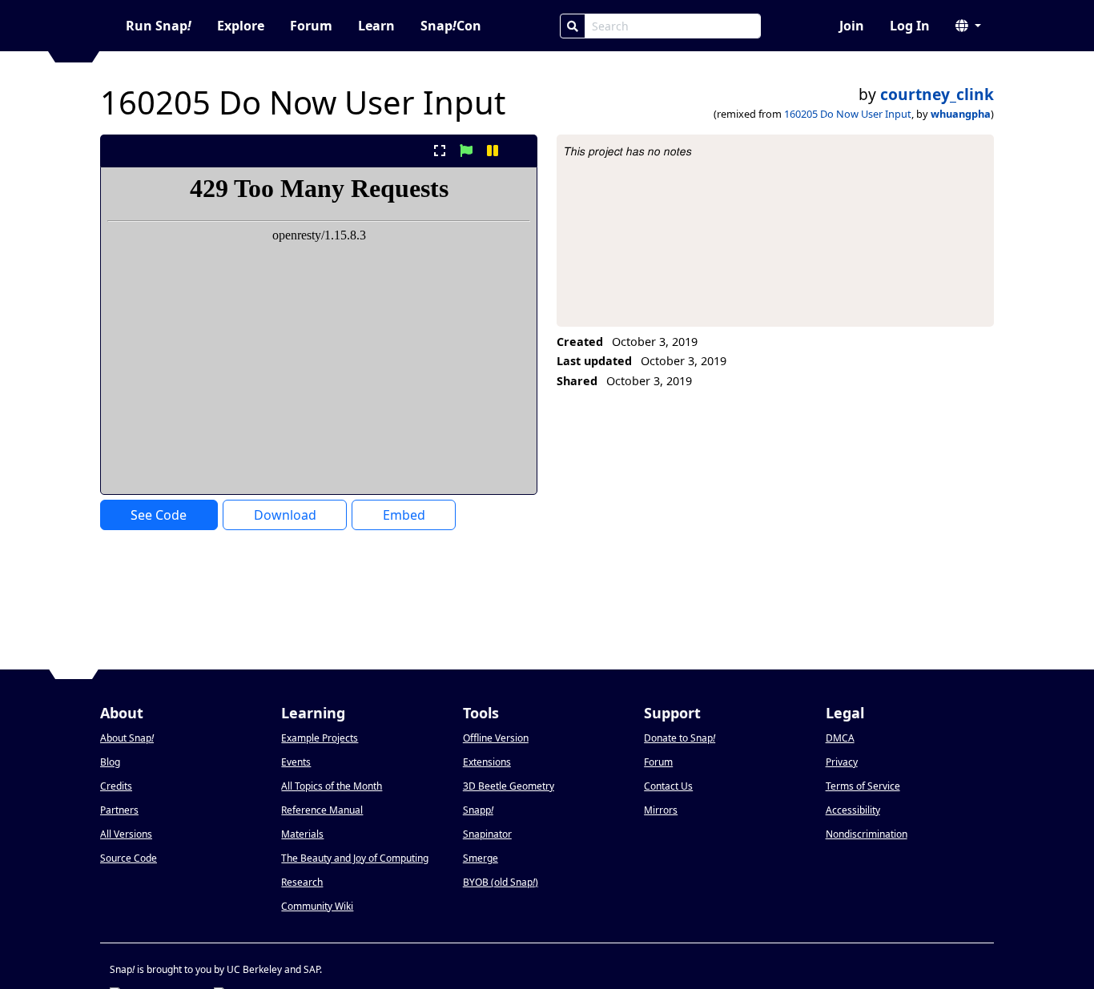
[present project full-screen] (439, 150)
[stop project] (519, 150)
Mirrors (661, 810)
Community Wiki (317, 906)
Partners (119, 810)
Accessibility (853, 810)
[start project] (465, 150)
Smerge (480, 858)
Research (302, 882)
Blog (110, 762)
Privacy (842, 762)
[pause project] (493, 150)
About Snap (127, 738)
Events (296, 762)
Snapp (478, 810)
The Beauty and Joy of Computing (354, 858)
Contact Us (668, 786)
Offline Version (496, 738)
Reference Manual (322, 810)
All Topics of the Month (331, 786)
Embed (404, 515)
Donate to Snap (679, 738)
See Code (159, 515)
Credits (116, 786)
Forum (311, 25)
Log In (910, 25)
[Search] (572, 26)
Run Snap (158, 25)
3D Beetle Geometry (508, 786)
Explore (240, 25)
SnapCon (450, 25)
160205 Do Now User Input (847, 114)
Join (851, 25)
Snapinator (487, 834)
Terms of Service (863, 786)
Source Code (128, 858)
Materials (302, 834)
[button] (968, 26)
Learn (376, 25)
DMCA (840, 738)
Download (285, 515)
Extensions (487, 762)
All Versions (126, 834)
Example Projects (319, 738)
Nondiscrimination (866, 834)
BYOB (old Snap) (500, 882)
